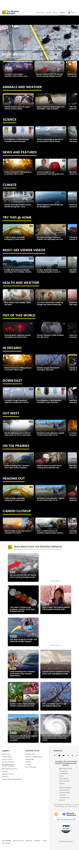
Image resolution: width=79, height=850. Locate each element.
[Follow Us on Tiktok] (68, 755)
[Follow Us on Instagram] (59, 755)
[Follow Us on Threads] (72, 755)
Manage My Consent (9, 769)
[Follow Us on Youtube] (63, 755)
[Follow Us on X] (77, 755)
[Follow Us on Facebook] (55, 755)
